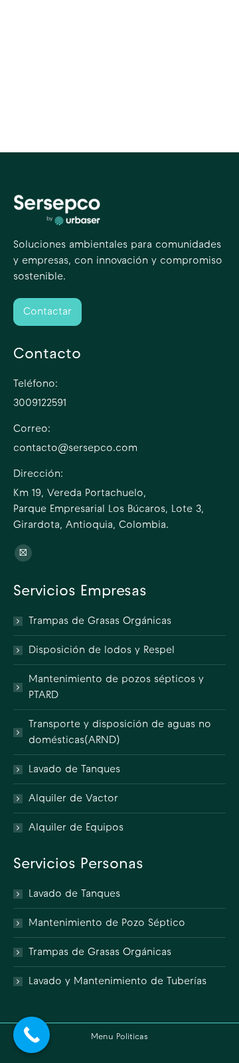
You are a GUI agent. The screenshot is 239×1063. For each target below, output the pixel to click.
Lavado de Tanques (74, 769)
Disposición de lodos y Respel (102, 650)
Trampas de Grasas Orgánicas (100, 621)
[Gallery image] (66, 125)
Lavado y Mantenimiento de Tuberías (117, 981)
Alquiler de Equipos (76, 828)
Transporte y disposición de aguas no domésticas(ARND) (120, 732)
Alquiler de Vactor (73, 798)
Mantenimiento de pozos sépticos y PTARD (116, 687)
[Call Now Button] (31, 1035)
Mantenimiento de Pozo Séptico (107, 923)
